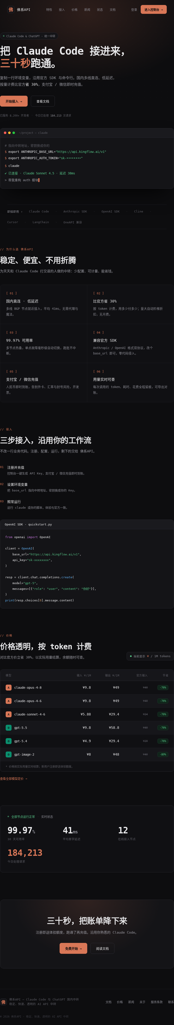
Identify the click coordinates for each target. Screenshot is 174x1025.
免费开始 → (73, 948)
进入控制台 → (154, 9)
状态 (100, 9)
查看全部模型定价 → (13, 778)
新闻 (87, 9)
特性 (49, 9)
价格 (74, 9)
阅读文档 (102, 948)
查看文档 (42, 101)
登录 (134, 9)
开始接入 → (14, 101)
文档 (113, 9)
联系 (171, 1002)
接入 (62, 9)
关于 (142, 1002)
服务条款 (157, 1002)
